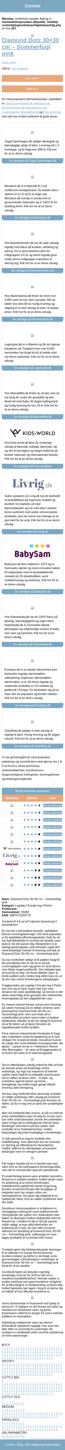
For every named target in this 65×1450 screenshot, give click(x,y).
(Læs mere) (9, 62)
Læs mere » (32, 78)
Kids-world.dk (52, 112)
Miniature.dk (42, 103)
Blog (20, 1444)
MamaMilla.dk (29, 112)
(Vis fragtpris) (19, 68)
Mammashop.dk (36, 107)
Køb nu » (32, 88)
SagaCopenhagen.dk (18, 103)
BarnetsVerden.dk (13, 107)
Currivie (32, 6)
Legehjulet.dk (10, 112)
